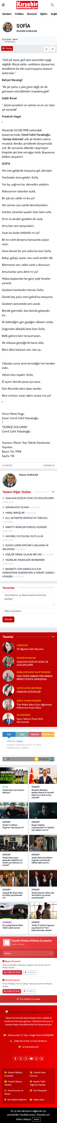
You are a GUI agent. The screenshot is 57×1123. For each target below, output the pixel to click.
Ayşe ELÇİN (22, 645)
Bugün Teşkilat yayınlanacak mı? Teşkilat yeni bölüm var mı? (43, 827)
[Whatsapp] (36, 1058)
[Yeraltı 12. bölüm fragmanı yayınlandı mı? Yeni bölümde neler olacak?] (43, 911)
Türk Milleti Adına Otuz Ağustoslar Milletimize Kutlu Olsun (34, 706)
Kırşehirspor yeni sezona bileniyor (13, 791)
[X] (20, 1058)
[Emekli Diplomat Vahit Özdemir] (8, 675)
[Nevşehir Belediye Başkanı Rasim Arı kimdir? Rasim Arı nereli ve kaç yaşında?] (43, 775)
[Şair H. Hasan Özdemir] (8, 703)
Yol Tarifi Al (31, 972)
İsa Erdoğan (23, 715)
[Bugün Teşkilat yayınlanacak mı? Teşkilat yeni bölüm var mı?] (43, 810)
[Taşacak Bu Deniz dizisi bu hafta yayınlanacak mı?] (14, 878)
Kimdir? (36, 787)
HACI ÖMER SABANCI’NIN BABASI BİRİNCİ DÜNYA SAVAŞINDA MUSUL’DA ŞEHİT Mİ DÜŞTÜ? (34, 678)
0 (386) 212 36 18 (12, 991)
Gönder (8, 619)
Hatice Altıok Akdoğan (29, 688)
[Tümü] (53, 636)
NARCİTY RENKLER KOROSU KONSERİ (26, 527)
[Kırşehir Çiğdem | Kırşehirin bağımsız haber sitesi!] (27, 4)
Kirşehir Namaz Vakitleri (13, 1083)
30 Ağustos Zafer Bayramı (30, 649)
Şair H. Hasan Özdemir (29, 700)
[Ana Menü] (3, 5)
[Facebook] (15, 1058)
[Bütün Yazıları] (53, 491)
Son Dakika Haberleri (17, 1099)
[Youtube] (31, 1058)
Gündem (7, 13)
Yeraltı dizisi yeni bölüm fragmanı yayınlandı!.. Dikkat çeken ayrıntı (42, 860)
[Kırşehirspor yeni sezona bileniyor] (14, 775)
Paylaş (9, 48)
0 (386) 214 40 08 (13, 972)
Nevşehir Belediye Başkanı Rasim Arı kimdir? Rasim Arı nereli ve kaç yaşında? (43, 794)
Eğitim (43, 13)
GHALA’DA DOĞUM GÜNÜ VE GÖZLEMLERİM (29, 498)
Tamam (36, 1119)
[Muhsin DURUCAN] (7, 26)
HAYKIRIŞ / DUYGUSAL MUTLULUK (24, 536)
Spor (5, 787)
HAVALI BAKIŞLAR (15, 512)
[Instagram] (26, 1058)
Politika (19, 13)
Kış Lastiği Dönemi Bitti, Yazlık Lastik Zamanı (12, 926)
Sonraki (48, 465)
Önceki (8, 465)
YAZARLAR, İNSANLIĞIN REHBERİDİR (24, 559)
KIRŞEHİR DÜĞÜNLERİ (29, 691)
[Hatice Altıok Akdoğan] (8, 689)
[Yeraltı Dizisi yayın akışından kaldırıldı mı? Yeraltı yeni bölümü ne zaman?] (14, 843)
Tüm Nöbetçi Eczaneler (30, 999)
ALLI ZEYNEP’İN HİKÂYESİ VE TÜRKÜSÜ (26, 518)
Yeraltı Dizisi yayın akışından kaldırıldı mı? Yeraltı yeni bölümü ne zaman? (12, 861)
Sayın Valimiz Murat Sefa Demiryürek (30, 720)
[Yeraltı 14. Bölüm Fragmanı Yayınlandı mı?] (14, 810)
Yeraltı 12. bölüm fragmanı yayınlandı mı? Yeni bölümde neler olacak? (43, 928)
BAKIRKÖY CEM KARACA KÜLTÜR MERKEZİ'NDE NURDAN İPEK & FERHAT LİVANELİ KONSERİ (28, 573)
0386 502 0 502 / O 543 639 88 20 (30, 1041)
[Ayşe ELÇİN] (8, 646)
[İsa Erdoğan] (8, 718)
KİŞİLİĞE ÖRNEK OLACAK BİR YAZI (23, 554)
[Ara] (52, 5)
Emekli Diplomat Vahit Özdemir (33, 672)
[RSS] (41, 1058)
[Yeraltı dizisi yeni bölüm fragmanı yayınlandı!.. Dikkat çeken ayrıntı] (43, 843)
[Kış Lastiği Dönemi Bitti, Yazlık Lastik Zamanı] (14, 911)
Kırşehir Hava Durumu (38, 1074)
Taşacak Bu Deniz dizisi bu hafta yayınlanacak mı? (12, 895)
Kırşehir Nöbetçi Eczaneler (13, 1074)
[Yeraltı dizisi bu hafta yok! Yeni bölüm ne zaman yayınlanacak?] (43, 878)
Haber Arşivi (38, 1099)
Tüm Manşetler (40, 1090)
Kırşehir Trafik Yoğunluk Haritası (37, 1083)
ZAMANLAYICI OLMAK (17, 507)
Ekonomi (32, 13)
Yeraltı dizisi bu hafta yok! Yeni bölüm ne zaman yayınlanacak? (43, 895)
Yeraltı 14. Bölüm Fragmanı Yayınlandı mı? (13, 826)
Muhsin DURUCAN (26, 31)
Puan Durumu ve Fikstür (13, 1092)
